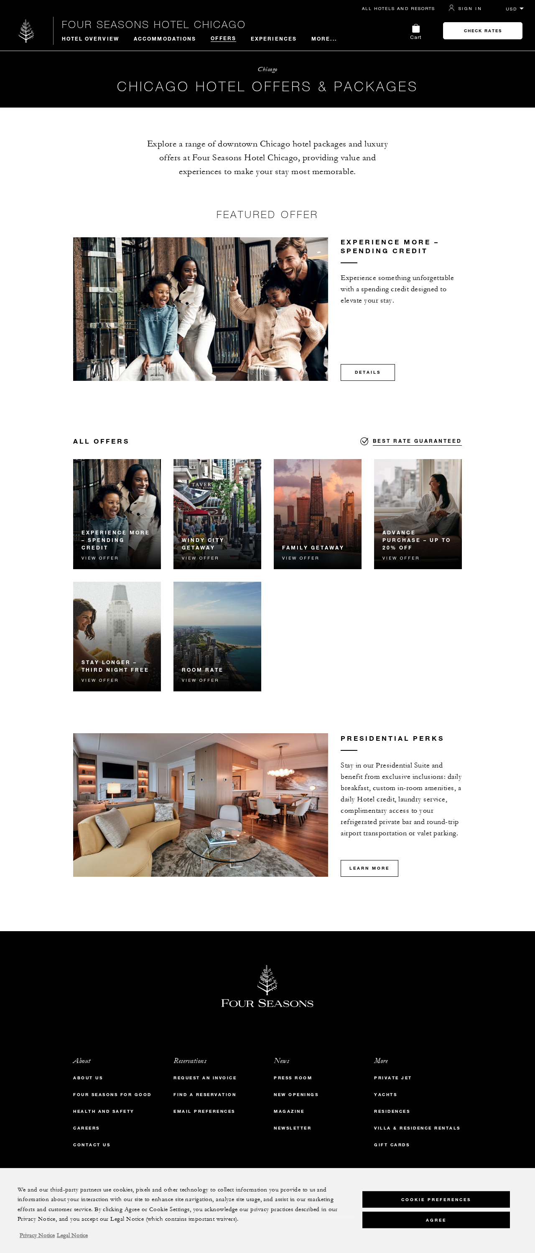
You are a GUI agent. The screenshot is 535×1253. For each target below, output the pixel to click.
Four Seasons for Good (112, 1094)
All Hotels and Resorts (398, 8)
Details (368, 372)
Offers (223, 38)
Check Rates (483, 30)
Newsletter (292, 1128)
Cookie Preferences (436, 1199)
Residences (392, 1111)
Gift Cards (392, 1145)
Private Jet (393, 1078)
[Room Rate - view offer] (217, 637)
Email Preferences (204, 1111)
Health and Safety (104, 1111)
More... (324, 38)
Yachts (385, 1094)
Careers (86, 1128)
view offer (100, 557)
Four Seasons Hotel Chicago (154, 24)
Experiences (274, 38)
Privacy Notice (37, 1235)
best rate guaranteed (417, 440)
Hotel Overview (90, 38)
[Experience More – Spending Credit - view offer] (117, 514)
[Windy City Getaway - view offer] (217, 514)
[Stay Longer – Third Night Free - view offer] (117, 637)
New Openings (296, 1094)
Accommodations (165, 38)
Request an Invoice (205, 1078)
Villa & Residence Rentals (417, 1128)
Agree (436, 1219)
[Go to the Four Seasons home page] (27, 30)
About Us (88, 1078)
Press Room (293, 1078)
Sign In (470, 8)
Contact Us (91, 1145)
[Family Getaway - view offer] (318, 514)
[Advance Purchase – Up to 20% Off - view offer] (418, 514)
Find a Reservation (204, 1094)
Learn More (369, 868)
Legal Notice (72, 1235)
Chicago (267, 69)
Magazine (289, 1111)
